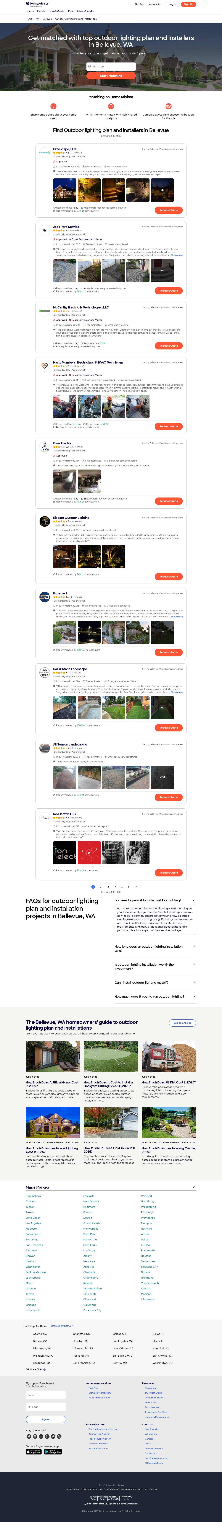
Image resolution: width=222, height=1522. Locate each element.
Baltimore (89, 1207)
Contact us (151, 1453)
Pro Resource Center (100, 1438)
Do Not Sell (113, 1498)
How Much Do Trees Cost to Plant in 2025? (109, 1149)
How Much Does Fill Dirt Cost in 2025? (169, 1082)
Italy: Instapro (112, 1489)
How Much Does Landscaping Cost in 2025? (168, 1150)
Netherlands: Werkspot (131, 1489)
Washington (33, 1266)
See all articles (182, 1022)
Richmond (147, 1277)
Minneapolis (90, 1228)
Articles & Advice (85, 11)
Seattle (145, 1288)
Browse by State (61, 1326)
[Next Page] (136, 887)
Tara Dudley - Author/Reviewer (44, 1142)
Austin (145, 1234)
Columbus (89, 1305)
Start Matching (111, 76)
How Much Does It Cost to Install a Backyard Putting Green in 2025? (108, 1084)
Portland (146, 1196)
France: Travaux (72, 1489)
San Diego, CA (42, 1363)
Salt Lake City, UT (123, 1355)
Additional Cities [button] (34, 1369)
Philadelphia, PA (43, 1355)
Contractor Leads (98, 1443)
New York (89, 1261)
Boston (87, 1212)
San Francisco (34, 1245)
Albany (87, 1256)
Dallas (144, 1239)
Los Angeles (33, 1223)
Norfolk (145, 1272)
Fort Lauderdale (36, 1272)
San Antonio (148, 1261)
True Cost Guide (153, 1392)
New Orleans (91, 1201)
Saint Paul (89, 1234)
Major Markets (38, 1187)
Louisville (89, 1196)
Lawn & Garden (57, 11)
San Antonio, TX (162, 1355)
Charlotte (89, 1272)
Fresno (30, 1212)
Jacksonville (33, 1277)
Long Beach (33, 1217)
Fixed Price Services (99, 1397)
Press (148, 1443)
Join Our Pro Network (100, 1434)
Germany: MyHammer (93, 1489)
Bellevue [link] (47, 19)
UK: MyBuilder (151, 1489)
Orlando (31, 1288)
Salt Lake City (149, 1266)
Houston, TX (80, 1341)
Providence (148, 1217)
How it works (151, 1429)
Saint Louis (90, 1245)
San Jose (31, 1250)
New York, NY (161, 1348)
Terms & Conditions (129, 1504)
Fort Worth (148, 1250)
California (102, 1498)
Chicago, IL (120, 1334)
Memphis (146, 1223)
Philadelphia (148, 1207)
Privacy (93, 1498)
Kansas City (90, 1239)
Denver (30, 1256)
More (71, 11)
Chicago (31, 1305)
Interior (30, 11)
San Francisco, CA (84, 1363)
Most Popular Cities (35, 1326)
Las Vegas (89, 1250)
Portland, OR (81, 1355)
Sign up (45, 1419)
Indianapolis (33, 1310)
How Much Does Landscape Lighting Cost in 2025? (52, 1150)
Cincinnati (89, 1294)
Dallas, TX (158, 1334)
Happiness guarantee (156, 1458)
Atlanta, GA (40, 1334)
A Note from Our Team (156, 1412)
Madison (146, 1294)
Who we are (151, 1434)
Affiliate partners (154, 1463)
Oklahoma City (92, 1310)
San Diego (32, 1239)
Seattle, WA (120, 1363)
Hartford (31, 1261)
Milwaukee (147, 1299)
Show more (177, 255)
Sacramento (33, 1234)
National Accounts (98, 1448)
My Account (151, 1388)
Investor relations (154, 1448)
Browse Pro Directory (100, 1392)
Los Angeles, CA (123, 1341)
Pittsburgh (147, 1212)
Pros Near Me (152, 1407)
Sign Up (188, 4)
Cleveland (89, 1299)
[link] (111, 152)
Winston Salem (92, 1288)
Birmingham (33, 1196)
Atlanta (30, 1299)
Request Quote (168, 210)
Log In (172, 4)
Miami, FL (158, 1341)
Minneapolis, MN (83, 1348)
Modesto (31, 1228)
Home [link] (29, 19)
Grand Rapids (91, 1223)
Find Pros (93, 1388)
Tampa (30, 1294)
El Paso (145, 1245)
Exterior (41, 11)
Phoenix (31, 1201)
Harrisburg (147, 1201)
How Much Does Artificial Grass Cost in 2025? (52, 1084)
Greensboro (90, 1277)
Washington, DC (162, 1363)
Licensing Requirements (157, 1417)
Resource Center (154, 1397)
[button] (64, 190)
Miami (29, 1283)
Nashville (146, 1228)
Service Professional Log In (103, 1429)
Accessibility (126, 1498)
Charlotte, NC (81, 1334)
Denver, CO (40, 1341)
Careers (149, 1438)
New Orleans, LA (123, 1348)
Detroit (87, 1217)
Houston (146, 1256)
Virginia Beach (150, 1283)
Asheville (88, 1266)
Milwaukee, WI (42, 1348)
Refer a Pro (150, 1402)
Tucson (30, 1207)
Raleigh (88, 1283)
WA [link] (37, 19)
